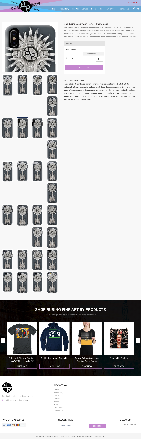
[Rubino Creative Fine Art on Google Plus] (132, 424)
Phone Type (71, 49)
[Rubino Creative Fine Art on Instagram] (138, 424)
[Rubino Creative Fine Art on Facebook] (121, 424)
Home (53, 9)
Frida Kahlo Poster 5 (54, 358)
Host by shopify (99, 436)
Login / (128, 2)
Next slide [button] (138, 340)
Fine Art (75, 9)
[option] (22, 345)
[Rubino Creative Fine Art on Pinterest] (135, 424)
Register (134, 2)
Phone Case (79, 81)
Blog (101, 9)
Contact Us (124, 9)
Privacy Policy (70, 436)
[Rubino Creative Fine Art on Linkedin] (128, 424)
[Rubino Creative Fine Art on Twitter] (125, 424)
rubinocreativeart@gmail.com (17, 400)
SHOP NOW (22, 366)
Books (93, 9)
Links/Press (111, 9)
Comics (85, 9)
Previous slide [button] (3, 340)
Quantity (69, 58)
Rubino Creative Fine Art (56, 436)
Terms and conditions (84, 436)
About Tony (64, 9)
